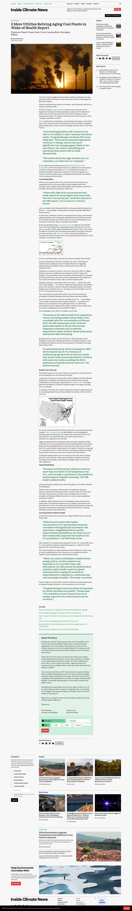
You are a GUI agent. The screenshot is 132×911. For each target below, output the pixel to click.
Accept (126, 908)
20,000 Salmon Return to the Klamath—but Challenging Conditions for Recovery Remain (110, 72)
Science (13, 4)
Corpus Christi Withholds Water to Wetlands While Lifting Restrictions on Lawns (55, 857)
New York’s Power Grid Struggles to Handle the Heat (110, 87)
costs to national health (53, 432)
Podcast (89, 4)
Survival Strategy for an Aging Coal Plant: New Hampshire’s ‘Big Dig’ (63, 610)
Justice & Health (28, 4)
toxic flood (60, 233)
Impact (83, 4)
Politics (19, 4)
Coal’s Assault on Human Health (64, 202)
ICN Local (70, 4)
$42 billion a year (76, 382)
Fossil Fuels (38, 4)
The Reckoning (113, 15)
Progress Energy (58, 110)
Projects (76, 4)
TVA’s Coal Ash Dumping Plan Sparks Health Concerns (58, 621)
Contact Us (79, 902)
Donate (117, 9)
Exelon (41, 121)
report (67, 170)
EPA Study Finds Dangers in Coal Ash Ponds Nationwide (59, 629)
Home (78, 898)
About (78, 900)
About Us (96, 4)
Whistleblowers (80, 904)
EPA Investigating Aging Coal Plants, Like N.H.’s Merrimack (60, 613)
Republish (116, 58)
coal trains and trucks (66, 225)
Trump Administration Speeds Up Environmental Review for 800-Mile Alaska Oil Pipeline (55, 852)
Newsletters (15, 757)
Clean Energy (47, 4)
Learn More (56, 908)
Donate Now (16, 883)
